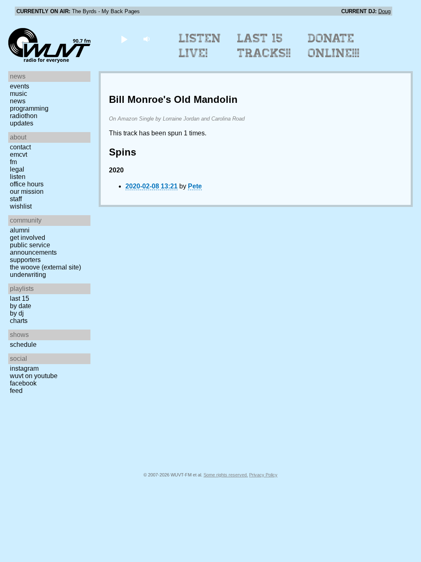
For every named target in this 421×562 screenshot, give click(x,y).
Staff (16, 198)
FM (13, 161)
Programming (29, 108)
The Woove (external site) (45, 267)
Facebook (23, 383)
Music (18, 93)
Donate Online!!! (334, 45)
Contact (20, 147)
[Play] (124, 39)
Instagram (24, 368)
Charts (19, 320)
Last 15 (19, 298)
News (17, 101)
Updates (21, 123)
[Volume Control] (147, 39)
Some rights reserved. (226, 474)
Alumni (20, 230)
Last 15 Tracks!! (264, 45)
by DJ (17, 313)
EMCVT (18, 154)
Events (19, 86)
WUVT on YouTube (34, 375)
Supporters (25, 259)
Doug (384, 11)
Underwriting (28, 274)
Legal (17, 169)
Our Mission (27, 191)
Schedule (23, 344)
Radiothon (23, 115)
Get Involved (27, 237)
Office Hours (27, 184)
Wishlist (21, 206)
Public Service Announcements (33, 249)
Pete (195, 186)
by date (20, 305)
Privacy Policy (263, 474)
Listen (17, 176)
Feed (16, 390)
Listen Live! (200, 45)
